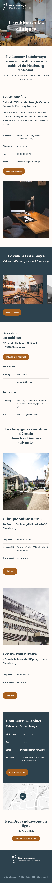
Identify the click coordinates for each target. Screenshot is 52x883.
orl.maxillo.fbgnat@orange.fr (29, 161)
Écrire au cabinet (17, 772)
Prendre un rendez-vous (26, 838)
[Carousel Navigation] (12, 312)
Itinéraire (10, 571)
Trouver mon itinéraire (16, 357)
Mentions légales (9, 877)
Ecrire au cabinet (14, 171)
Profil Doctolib (24, 877)
